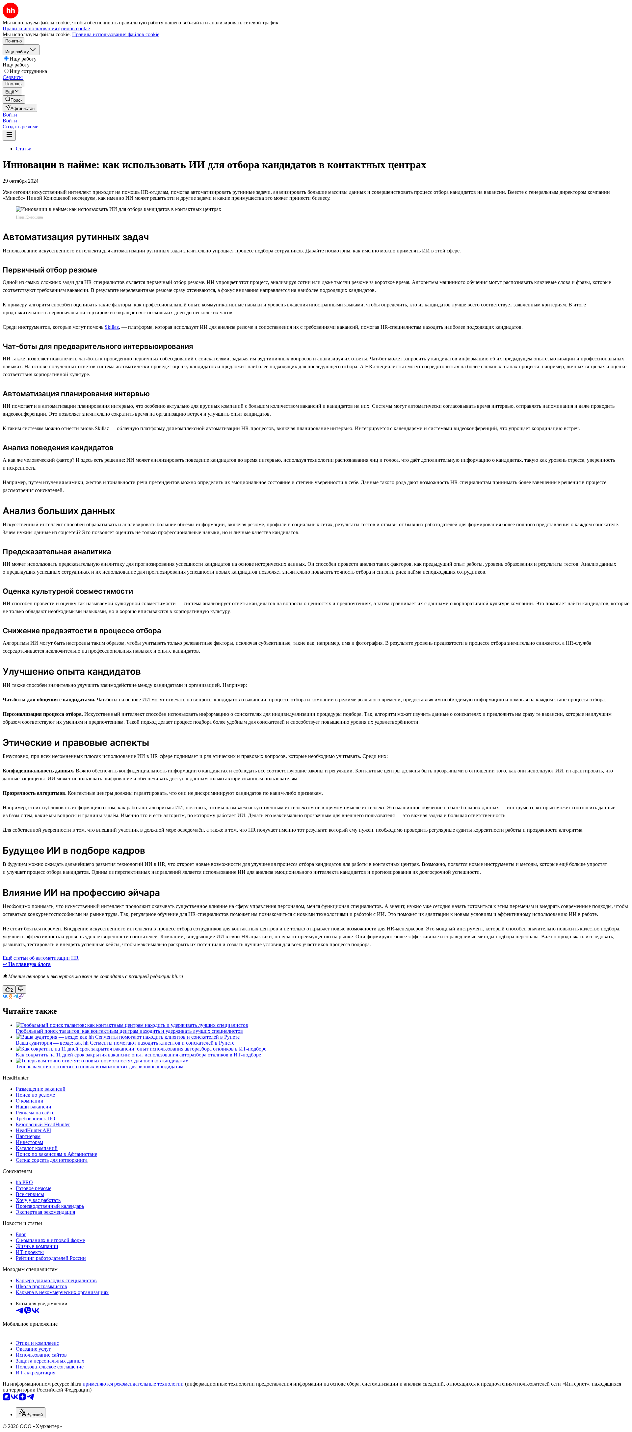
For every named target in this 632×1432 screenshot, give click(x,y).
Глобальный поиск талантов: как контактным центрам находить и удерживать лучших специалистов (129, 1031)
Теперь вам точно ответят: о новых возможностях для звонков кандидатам (99, 1066)
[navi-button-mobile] (9, 135)
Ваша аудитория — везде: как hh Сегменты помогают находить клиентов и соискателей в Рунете (125, 1043)
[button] (10, 114)
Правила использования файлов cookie (115, 34)
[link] (14, 99)
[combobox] (30, 1412)
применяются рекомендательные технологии (133, 1384)
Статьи (24, 148)
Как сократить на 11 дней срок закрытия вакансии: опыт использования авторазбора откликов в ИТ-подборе (138, 1054)
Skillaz (112, 327)
